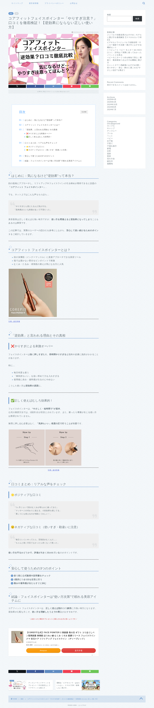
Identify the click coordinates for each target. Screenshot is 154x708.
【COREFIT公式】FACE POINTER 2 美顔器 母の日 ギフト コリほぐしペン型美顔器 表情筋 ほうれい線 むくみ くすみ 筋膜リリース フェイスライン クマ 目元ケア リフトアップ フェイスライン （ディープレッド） (60, 635)
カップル (111, 126)
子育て (110, 143)
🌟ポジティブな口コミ (35, 147)
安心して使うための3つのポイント (40, 156)
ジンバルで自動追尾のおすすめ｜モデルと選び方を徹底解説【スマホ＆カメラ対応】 (124, 37)
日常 (109, 151)
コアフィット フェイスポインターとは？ (42, 125)
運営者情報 (34, 3)
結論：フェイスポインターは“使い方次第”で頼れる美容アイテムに (53, 161)
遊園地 (110, 164)
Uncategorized (113, 124)
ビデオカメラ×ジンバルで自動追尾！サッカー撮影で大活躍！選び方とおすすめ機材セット (124, 44)
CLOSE (84, 112)
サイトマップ (17, 3)
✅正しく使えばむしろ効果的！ (39, 137)
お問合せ (74, 3)
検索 (109, 15)
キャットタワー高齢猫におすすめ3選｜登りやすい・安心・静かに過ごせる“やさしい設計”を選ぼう (124, 67)
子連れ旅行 (112, 146)
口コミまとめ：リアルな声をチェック (41, 143)
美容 (11, 13)
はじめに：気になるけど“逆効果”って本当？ (44, 120)
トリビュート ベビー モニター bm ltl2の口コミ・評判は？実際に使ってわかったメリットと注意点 (124, 52)
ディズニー (112, 131)
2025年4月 (111, 99)
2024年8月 (111, 107)
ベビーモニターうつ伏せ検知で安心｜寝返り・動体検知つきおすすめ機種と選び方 (124, 60)
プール (110, 133)
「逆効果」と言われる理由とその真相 (41, 130)
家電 (109, 148)
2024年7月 (111, 109)
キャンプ (111, 128)
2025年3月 (111, 102)
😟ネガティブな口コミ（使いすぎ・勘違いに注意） (47, 150)
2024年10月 (112, 104)
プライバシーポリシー (54, 3)
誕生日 (110, 161)
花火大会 (111, 159)
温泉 (109, 154)
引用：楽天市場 (14, 321)
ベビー (110, 138)
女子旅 (110, 141)
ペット (110, 136)
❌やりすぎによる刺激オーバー (39, 133)
